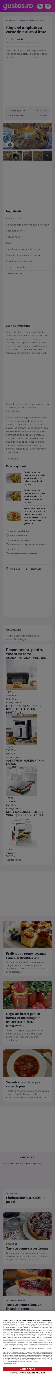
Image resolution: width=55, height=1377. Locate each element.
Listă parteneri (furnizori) (10, 1363)
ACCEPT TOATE (27, 1369)
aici (45, 1339)
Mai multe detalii (26, 1329)
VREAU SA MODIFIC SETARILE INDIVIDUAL (27, 1373)
